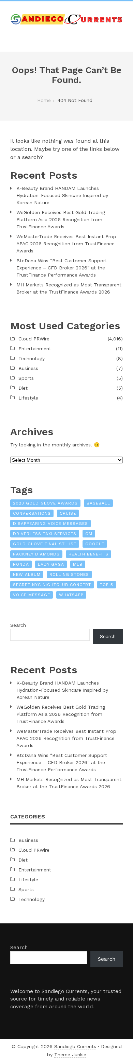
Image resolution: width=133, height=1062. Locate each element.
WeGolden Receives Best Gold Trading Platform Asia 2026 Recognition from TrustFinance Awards (60, 219)
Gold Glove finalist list (44, 544)
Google (94, 544)
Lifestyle (28, 398)
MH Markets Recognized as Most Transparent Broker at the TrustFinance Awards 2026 (68, 288)
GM (88, 533)
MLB (78, 564)
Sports (26, 378)
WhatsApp (71, 594)
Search (18, 625)
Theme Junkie (70, 1054)
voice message (31, 594)
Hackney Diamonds (36, 554)
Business (28, 368)
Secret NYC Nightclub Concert (52, 584)
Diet (23, 388)
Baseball (98, 503)
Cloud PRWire (33, 338)
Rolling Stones (69, 574)
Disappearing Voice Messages (50, 523)
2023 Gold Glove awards (45, 503)
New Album (27, 574)
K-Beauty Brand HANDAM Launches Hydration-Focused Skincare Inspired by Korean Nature (62, 195)
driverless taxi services (44, 533)
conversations (32, 513)
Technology (31, 358)
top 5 (106, 584)
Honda (21, 564)
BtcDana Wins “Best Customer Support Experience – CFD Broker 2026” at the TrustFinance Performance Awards (61, 268)
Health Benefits (88, 554)
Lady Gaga (51, 564)
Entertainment (34, 348)
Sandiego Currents (75, 1046)
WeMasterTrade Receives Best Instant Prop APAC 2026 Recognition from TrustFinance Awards (66, 243)
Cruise (68, 513)
